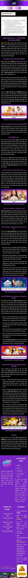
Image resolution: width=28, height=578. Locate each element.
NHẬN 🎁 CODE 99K (21, 573)
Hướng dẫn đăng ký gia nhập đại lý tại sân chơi (14, 32)
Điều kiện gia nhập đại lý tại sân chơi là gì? (13, 29)
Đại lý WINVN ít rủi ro (11, 25)
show (13, 13)
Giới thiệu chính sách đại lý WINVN (12, 22)
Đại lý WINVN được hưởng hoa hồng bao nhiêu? (14, 31)
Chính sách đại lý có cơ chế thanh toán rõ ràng (16, 26)
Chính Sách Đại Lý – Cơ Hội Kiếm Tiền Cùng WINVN (14, 20)
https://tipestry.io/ (21, 542)
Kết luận (6, 34)
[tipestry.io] (14, 3)
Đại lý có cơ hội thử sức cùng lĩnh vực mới (15, 28)
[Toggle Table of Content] (23, 18)
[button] (2, 3)
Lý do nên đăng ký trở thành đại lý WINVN (13, 23)
